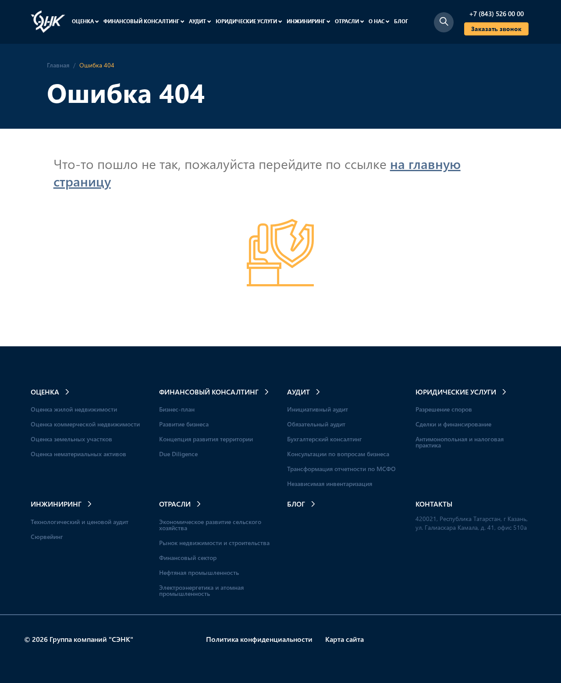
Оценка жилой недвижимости (74, 409)
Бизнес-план (177, 409)
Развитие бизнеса (184, 424)
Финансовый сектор (188, 557)
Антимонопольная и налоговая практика (459, 442)
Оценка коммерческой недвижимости (85, 424)
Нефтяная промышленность (199, 572)
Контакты (433, 503)
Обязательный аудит (316, 424)
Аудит (198, 21)
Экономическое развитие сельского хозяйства (210, 525)
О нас (377, 21)
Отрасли (347, 21)
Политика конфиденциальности (259, 639)
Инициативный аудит (317, 409)
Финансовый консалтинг (142, 21)
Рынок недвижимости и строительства (214, 543)
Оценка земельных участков (71, 439)
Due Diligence (178, 454)
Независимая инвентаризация (329, 483)
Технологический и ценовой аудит (79, 522)
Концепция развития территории (206, 439)
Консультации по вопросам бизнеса (338, 454)
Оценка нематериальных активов (78, 454)
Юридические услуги (247, 21)
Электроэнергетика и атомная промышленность (201, 590)
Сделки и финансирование (453, 424)
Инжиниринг (307, 21)
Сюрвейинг (47, 536)
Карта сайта (344, 639)
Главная (58, 65)
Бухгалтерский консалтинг (324, 439)
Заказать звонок (496, 29)
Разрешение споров (443, 409)
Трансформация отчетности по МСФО (341, 469)
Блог (401, 21)
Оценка (83, 21)
